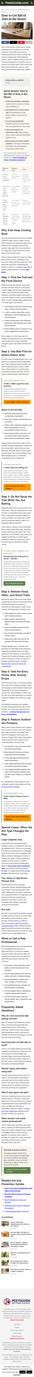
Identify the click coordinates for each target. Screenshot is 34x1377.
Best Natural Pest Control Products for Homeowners (14, 663)
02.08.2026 (14, 1273)
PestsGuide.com (17, 2)
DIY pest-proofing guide (10, 787)
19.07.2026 (14, 1238)
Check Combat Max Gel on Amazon (15, 487)
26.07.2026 (14, 1228)
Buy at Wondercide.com (14, 583)
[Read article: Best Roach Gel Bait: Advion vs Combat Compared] (5, 1271)
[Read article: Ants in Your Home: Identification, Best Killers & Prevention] (5, 1224)
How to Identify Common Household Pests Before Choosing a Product (18, 1244)
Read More (17, 1375)
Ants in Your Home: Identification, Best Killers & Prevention (20, 1224)
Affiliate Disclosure (17, 1336)
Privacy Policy (17, 1333)
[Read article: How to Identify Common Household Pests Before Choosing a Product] (5, 1244)
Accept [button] (22, 1372)
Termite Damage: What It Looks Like (17, 1211)
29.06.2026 (14, 1248)
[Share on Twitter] (13, 42)
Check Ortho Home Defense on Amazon (17, 818)
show (8, 83)
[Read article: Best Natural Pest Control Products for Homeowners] (5, 1263)
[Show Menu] (2, 3)
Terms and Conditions (17, 1330)
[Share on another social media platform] (29, 42)
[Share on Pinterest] (21, 42)
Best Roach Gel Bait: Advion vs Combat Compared (20, 1270)
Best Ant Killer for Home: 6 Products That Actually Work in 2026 (21, 1234)
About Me (17, 1324)
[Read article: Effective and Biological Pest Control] (5, 1254)
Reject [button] (29, 1372)
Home (3, 9)
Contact (17, 1327)
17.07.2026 (14, 1257)
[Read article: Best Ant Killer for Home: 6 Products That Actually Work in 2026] (5, 1234)
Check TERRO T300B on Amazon (17, 402)
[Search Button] (32, 3)
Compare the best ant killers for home (16, 1170)
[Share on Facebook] (5, 42)
